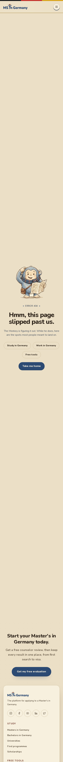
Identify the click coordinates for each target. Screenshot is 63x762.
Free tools (31, 354)
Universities (13, 740)
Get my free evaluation (31, 671)
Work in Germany (46, 345)
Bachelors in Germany (19, 735)
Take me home (31, 366)
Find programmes (17, 746)
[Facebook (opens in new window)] (19, 713)
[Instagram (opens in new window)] (10, 713)
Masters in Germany (18, 729)
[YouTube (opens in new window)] (27, 713)
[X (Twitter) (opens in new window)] (44, 713)
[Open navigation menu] (56, 7)
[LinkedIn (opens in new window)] (36, 713)
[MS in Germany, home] (15, 7)
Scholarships (14, 751)
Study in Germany (17, 345)
